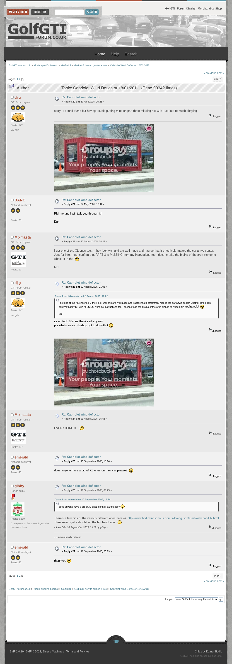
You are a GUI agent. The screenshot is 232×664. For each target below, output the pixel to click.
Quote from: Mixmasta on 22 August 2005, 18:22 (81, 296)
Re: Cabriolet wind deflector (81, 97)
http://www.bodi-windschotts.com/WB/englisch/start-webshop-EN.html (173, 518)
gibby (19, 486)
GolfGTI (170, 8)
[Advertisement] (171, 31)
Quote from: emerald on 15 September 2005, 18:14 (83, 499)
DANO (19, 200)
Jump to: (169, 599)
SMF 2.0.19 (17, 651)
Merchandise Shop (210, 8)
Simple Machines (53, 651)
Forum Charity (186, 8)
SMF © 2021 (33, 651)
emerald (21, 457)
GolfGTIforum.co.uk (37, 31)
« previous (209, 73)
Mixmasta (22, 237)
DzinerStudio (214, 651)
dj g (17, 97)
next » (221, 73)
